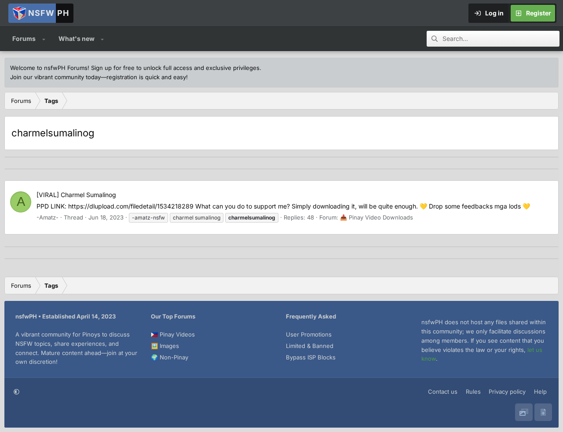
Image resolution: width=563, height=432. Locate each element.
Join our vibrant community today (55, 77)
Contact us (442, 391)
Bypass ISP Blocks (311, 357)
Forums (24, 38)
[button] (44, 39)
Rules (473, 391)
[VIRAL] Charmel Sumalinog (76, 194)
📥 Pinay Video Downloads (376, 217)
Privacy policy (507, 391)
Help (540, 391)
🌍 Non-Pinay (169, 357)
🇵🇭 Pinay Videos (173, 334)
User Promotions (309, 334)
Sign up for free (113, 67)
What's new (76, 38)
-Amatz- (47, 217)
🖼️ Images (165, 345)
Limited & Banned (309, 345)
